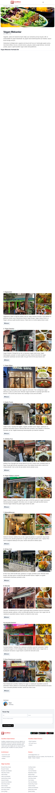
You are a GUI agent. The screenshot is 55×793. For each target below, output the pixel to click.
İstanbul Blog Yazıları (32, 783)
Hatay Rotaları (4, 774)
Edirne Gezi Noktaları (6, 787)
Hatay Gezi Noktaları (5, 776)
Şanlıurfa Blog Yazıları (6, 778)
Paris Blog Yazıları (32, 778)
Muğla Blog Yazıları (32, 772)
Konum (7, 323)
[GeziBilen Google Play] (34, 733)
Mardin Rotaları (31, 791)
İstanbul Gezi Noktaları (33, 787)
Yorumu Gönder (7, 725)
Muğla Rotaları (31, 774)
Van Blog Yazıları (32, 767)
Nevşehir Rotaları (5, 768)
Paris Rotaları (31, 780)
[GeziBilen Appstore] (42, 733)
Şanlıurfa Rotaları (5, 780)
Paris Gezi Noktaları (32, 782)
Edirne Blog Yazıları (5, 783)
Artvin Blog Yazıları (5, 789)
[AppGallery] (50, 733)
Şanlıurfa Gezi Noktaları (6, 782)
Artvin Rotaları (4, 791)
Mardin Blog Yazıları (32, 789)
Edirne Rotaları (4, 785)
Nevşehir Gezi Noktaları (6, 770)
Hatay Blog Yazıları (5, 772)
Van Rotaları (31, 768)
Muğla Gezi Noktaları (32, 776)
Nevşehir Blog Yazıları (6, 767)
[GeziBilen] (16, 2)
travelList (11, 6)
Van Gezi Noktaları (32, 770)
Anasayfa (5, 6)
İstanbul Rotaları (31, 785)
